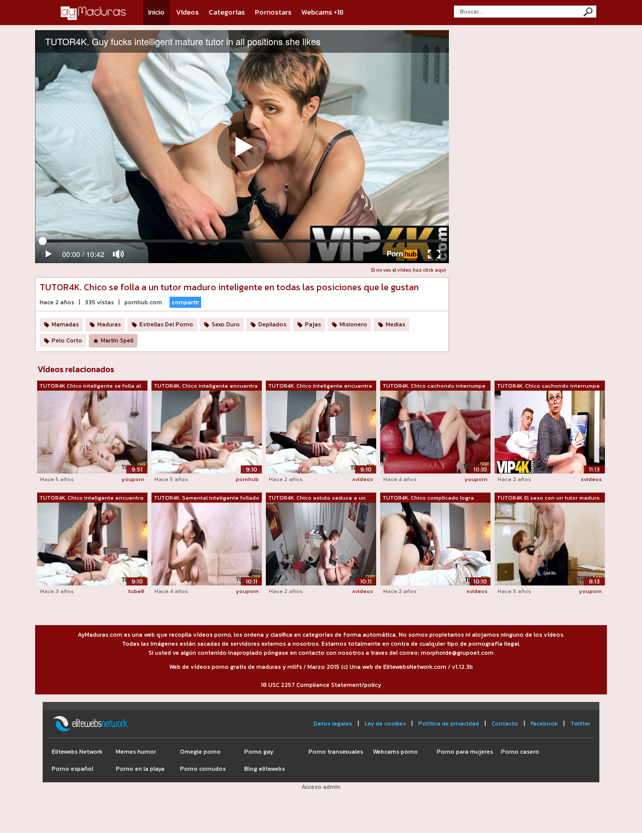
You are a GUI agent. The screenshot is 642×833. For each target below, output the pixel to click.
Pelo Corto (67, 340)
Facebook (544, 723)
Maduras (109, 324)
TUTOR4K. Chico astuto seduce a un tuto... (317, 498)
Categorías (227, 12)
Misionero (353, 324)
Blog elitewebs (264, 768)
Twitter (580, 723)
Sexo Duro (226, 324)
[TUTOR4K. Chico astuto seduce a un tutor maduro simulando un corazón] (321, 543)
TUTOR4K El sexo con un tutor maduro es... (548, 498)
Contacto (505, 723)
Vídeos (187, 12)
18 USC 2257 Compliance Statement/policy (321, 684)
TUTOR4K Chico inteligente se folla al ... (90, 386)
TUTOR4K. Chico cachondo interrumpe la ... (434, 386)
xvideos (362, 479)
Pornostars (273, 12)
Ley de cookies (385, 723)
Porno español (72, 768)
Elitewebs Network (77, 751)
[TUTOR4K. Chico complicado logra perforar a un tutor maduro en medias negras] (435, 543)
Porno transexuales (335, 751)
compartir (185, 302)
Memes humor (136, 751)
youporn (132, 479)
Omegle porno (200, 751)
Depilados (272, 324)
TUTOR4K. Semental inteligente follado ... (206, 498)
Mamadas (65, 324)
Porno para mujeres (465, 751)
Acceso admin (321, 786)
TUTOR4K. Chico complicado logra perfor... (428, 498)
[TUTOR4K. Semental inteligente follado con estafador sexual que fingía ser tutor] (206, 543)
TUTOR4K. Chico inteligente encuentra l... (206, 386)
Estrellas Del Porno (166, 324)
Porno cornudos (203, 768)
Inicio (156, 12)
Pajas (313, 324)
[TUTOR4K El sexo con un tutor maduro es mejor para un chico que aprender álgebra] (550, 543)
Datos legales (332, 723)
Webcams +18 (322, 12)
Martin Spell (117, 340)
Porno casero (520, 751)
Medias (395, 324)
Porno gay (258, 751)
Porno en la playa (140, 768)
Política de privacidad (448, 723)
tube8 (136, 591)
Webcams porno (395, 751)
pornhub (247, 479)
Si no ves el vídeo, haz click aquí (408, 270)
